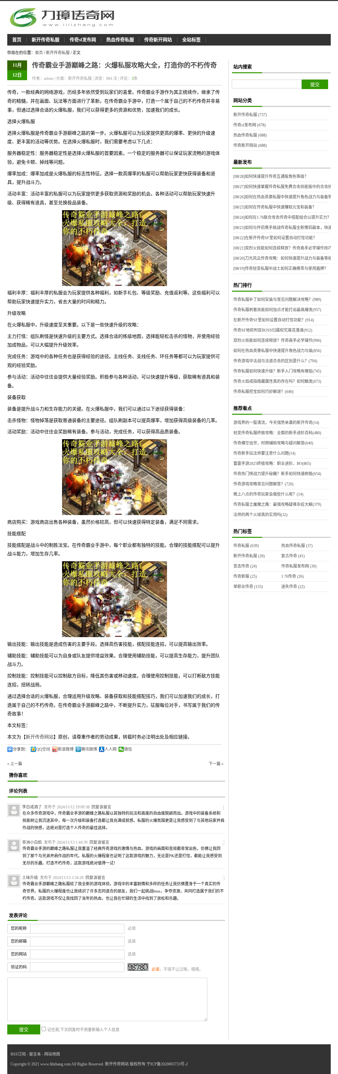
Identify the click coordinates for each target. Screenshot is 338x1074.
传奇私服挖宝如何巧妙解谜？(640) (263, 391)
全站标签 (191, 39)
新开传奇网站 (39, 736)
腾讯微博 (89, 749)
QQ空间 (43, 749)
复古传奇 (293, 556)
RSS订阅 (18, 1054)
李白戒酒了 (32, 807)
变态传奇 (245, 566)
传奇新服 (245, 576)
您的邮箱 (19, 941)
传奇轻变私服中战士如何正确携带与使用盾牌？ (280, 268)
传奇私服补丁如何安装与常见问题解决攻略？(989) (277, 299)
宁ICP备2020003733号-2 (167, 1064)
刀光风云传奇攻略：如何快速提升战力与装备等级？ (284, 258)
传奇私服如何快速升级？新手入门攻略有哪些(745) (277, 371)
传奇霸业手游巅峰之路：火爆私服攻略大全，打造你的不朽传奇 (124, 65)
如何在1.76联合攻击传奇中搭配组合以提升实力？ (282, 217)
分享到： (21, 749)
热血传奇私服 (120, 39)
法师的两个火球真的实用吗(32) (260, 514)
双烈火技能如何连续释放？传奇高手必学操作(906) (277, 340)
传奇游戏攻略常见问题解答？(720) (263, 484)
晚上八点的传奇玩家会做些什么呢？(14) (268, 494)
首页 (16, 39)
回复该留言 (101, 807)
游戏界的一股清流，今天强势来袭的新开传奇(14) (276, 422)
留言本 (35, 1054)
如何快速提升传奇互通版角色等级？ (270, 176)
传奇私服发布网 (299, 566)
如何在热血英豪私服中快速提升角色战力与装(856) (277, 350)
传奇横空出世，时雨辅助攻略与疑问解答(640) (273, 443)
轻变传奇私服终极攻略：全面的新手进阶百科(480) (277, 433)
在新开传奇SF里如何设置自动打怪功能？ (275, 238)
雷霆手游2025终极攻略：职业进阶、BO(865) (272, 463)
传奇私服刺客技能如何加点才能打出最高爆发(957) (277, 310)
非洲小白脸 (32, 842)
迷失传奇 (293, 586)
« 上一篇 (14, 764)
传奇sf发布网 (83, 39)
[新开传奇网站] (65, 17)
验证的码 (19, 967)
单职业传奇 (248, 586)
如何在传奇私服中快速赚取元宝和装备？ (274, 207)
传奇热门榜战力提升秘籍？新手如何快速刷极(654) (277, 474)
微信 (128, 749)
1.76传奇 (292, 576)
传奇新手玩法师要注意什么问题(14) (264, 453)
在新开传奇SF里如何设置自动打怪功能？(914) (273, 320)
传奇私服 (246, 545)
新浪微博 (66, 749)
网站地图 (52, 1054)
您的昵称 (19, 928)
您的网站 (19, 954)
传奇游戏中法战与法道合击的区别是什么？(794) (275, 361)
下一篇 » (216, 764)
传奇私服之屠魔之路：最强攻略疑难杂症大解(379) (277, 504)
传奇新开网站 (158, 39)
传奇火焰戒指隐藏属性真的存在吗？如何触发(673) (277, 381)
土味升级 (30, 877)
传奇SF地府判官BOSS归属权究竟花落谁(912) (272, 330)
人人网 (111, 749)
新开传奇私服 (45, 39)
